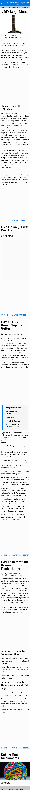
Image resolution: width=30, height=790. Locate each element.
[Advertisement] (15, 88)
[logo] (15, 3)
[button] (1, 3)
